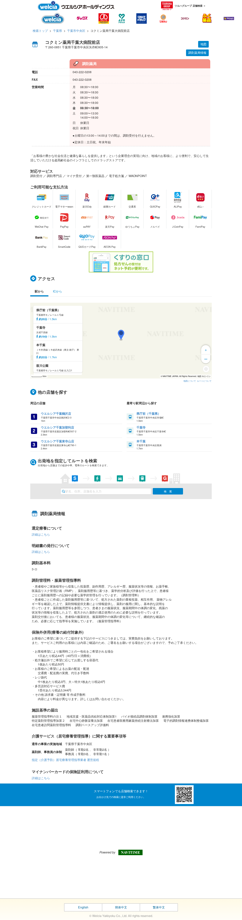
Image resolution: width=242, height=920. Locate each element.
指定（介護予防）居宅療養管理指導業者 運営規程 (65, 760)
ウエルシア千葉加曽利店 (57, 427)
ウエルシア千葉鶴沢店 (56, 413)
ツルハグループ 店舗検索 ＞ (190, 5)
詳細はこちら (41, 534)
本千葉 (141, 441)
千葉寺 (141, 427)
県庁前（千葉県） (149, 413)
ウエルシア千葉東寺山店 (57, 441)
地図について (189, 380)
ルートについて (204, 380)
